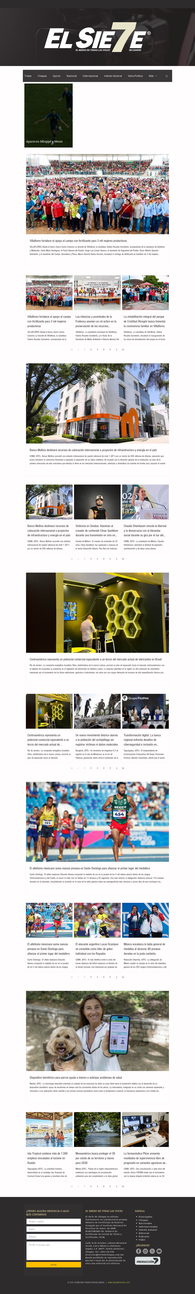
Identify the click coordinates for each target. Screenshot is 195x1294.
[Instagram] (145, 1251)
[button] (166, 76)
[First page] (71, 349)
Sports (56, 75)
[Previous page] (78, 349)
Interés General (113, 75)
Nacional (72, 75)
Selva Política (135, 75)
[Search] (169, 4)
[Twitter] (152, 1251)
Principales (145, 1216)
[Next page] (116, 349)
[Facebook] (138, 1251)
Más (151, 75)
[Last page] (123, 349)
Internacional (90, 75)
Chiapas (42, 75)
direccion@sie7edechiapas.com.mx (104, 1254)
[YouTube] (159, 1251)
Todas (28, 75)
